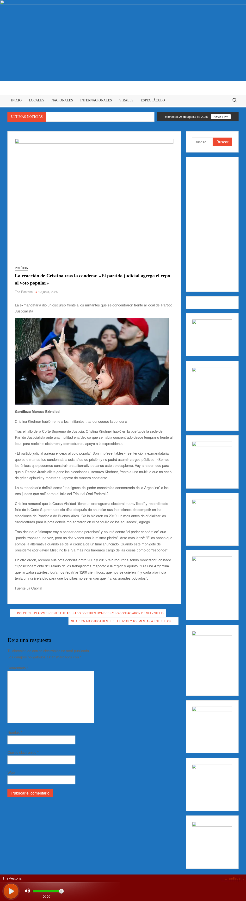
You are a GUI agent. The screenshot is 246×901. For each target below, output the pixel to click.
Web (11, 772)
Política (21, 268)
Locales (36, 100)
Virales (126, 100)
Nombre (15, 732)
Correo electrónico (23, 752)
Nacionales (62, 100)
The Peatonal (24, 291)
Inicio (16, 100)
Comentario (17, 667)
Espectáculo (153, 100)
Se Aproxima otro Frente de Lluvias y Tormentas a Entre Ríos (121, 621)
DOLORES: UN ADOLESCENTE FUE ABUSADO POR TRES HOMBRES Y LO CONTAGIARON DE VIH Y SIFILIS (90, 613)
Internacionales (96, 100)
